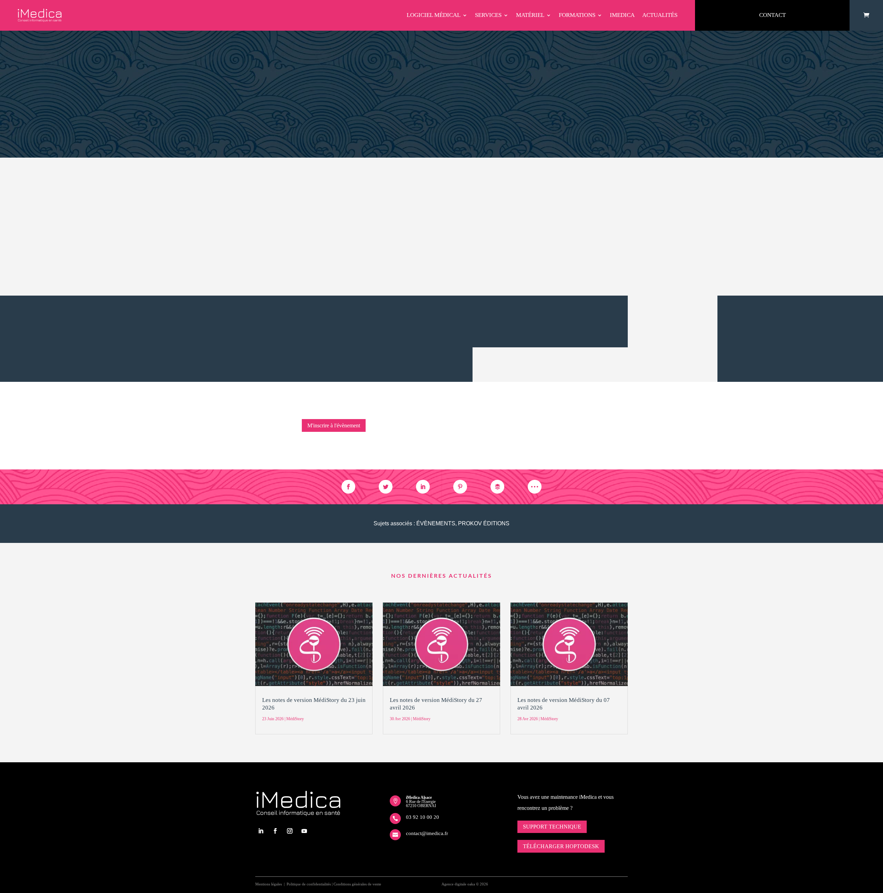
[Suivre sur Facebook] (275, 830)
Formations (577, 15)
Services (488, 15)
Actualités (659, 15)
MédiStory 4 (315, 260)
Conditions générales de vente (357, 884)
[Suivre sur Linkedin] (260, 830)
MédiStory (435, 54)
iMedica (622, 15)
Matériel (530, 15)
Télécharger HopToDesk (561, 846)
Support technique (552, 827)
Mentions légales (268, 884)
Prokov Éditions (483, 523)
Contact (772, 15)
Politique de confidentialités (309, 884)
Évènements (435, 523)
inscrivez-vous (323, 321)
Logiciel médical (433, 15)
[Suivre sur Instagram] (289, 830)
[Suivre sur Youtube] (304, 830)
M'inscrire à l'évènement (333, 425)
